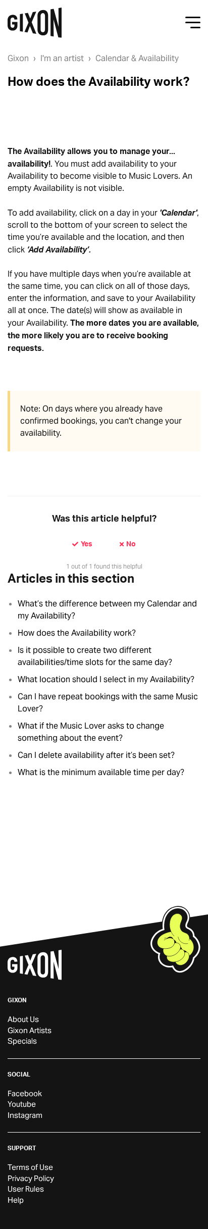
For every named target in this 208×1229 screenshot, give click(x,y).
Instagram (25, 1115)
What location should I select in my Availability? (106, 679)
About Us (23, 1019)
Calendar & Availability (137, 58)
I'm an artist (62, 58)
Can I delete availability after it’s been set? (96, 755)
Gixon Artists (29, 1030)
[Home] (35, 23)
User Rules (26, 1189)
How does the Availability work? (77, 633)
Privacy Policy (31, 1178)
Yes (86, 543)
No (131, 543)
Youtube (22, 1104)
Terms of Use (30, 1167)
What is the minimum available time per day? (101, 772)
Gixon (18, 58)
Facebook (25, 1093)
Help (16, 1200)
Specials (22, 1041)
